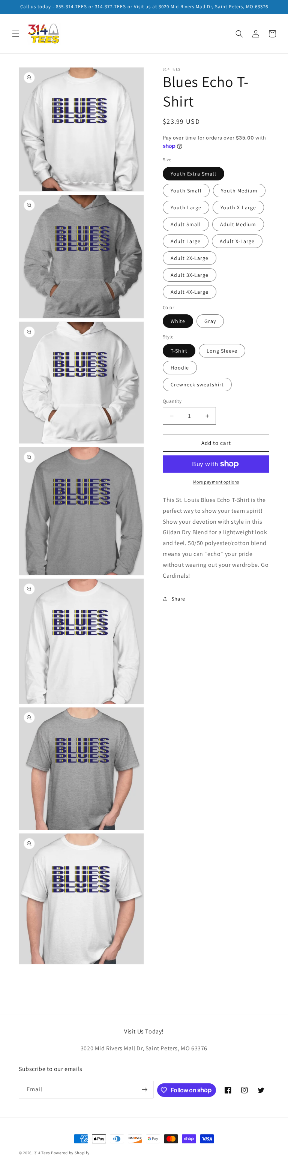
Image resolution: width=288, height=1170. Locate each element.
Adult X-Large (237, 241)
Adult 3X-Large (189, 275)
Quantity (172, 401)
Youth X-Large (238, 207)
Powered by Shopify (70, 1152)
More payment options (216, 482)
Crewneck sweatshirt (197, 384)
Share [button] (178, 598)
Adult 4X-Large (189, 291)
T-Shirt (179, 350)
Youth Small (186, 190)
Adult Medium (238, 224)
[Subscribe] (144, 1089)
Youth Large (186, 207)
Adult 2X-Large (189, 258)
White (178, 321)
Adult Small (186, 224)
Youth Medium (239, 190)
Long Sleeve (222, 350)
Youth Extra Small (193, 173)
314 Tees (42, 1152)
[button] (16, 34)
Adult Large (186, 241)
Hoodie (180, 367)
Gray (210, 321)
